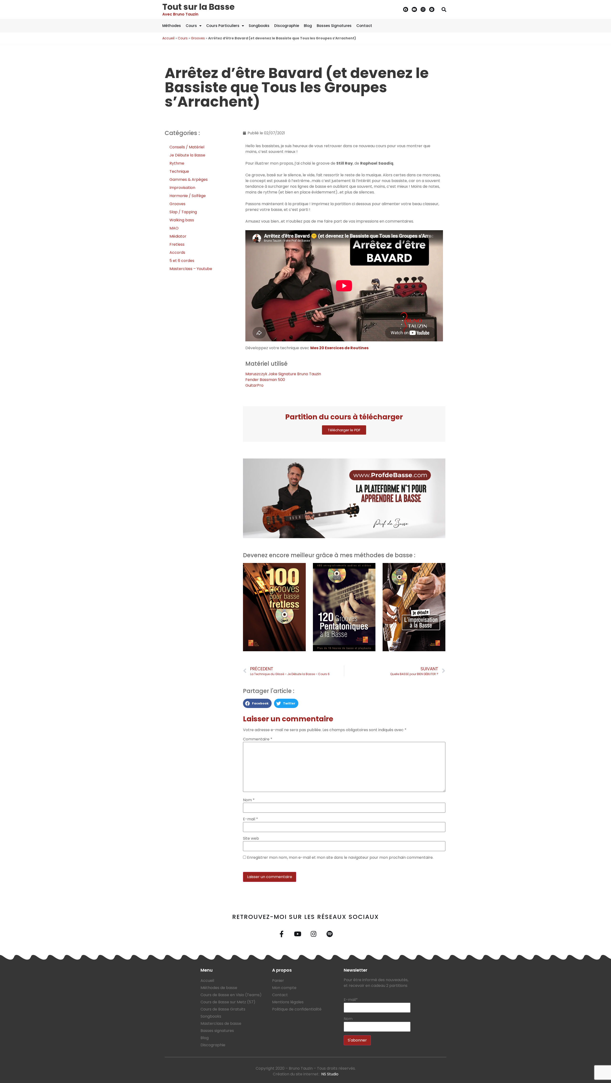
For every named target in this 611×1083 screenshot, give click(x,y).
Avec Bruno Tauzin (180, 14)
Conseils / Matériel (186, 147)
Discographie (286, 25)
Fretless (176, 244)
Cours (191, 25)
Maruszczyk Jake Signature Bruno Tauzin (283, 374)
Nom (249, 800)
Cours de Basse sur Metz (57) (227, 1002)
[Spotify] (431, 9)
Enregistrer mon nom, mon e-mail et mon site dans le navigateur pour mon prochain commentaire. (340, 857)
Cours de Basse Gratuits (222, 1009)
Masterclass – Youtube (190, 268)
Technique (179, 171)
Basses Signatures (334, 25)
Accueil (168, 38)
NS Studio (329, 1074)
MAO (174, 228)
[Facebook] (405, 9)
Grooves (198, 38)
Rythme (176, 163)
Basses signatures (217, 1030)
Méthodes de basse (218, 987)
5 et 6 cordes (181, 260)
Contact (364, 25)
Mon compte (284, 987)
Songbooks (259, 25)
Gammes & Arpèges (188, 179)
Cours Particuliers (222, 25)
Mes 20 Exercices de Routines (339, 348)
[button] (444, 9)
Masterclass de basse (220, 1023)
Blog (308, 25)
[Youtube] (414, 9)
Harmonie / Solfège (187, 195)
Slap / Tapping (183, 212)
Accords (177, 252)
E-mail (250, 819)
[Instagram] (423, 9)
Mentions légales (288, 1002)
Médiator (177, 236)
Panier (278, 980)
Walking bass (181, 220)
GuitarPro (254, 385)
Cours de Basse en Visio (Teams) (231, 995)
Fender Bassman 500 (265, 379)
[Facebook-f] (281, 934)
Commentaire (257, 739)
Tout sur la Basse (198, 7)
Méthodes (171, 25)
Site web (251, 838)
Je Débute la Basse (187, 155)
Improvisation (182, 187)
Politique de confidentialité (296, 1009)
